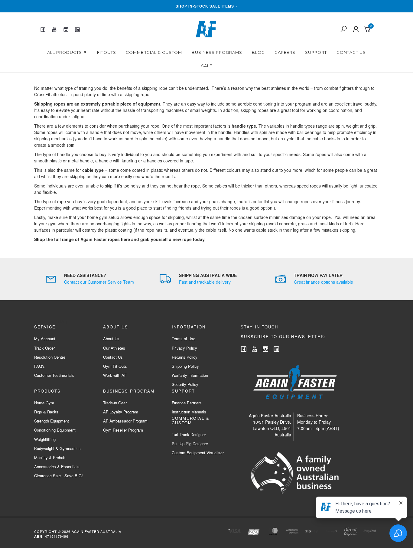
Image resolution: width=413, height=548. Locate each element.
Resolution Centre (49, 357)
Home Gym (44, 403)
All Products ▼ (67, 52)
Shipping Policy (185, 366)
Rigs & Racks (46, 412)
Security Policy (185, 384)
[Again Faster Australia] (206, 28)
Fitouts (106, 52)
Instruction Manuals (189, 412)
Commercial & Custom (154, 52)
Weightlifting (45, 439)
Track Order (44, 348)
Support (316, 52)
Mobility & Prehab (49, 457)
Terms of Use (183, 338)
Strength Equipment (51, 421)
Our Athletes (114, 348)
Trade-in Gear (115, 403)
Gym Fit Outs (115, 366)
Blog (258, 52)
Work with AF (115, 375)
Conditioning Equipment (55, 430)
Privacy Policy (184, 348)
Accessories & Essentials (57, 466)
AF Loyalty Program (120, 412)
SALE (206, 65)
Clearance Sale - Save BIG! (58, 475)
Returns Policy (184, 357)
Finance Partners (187, 403)
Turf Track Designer (189, 434)
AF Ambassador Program (125, 421)
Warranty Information (190, 375)
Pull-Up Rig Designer (190, 443)
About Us (111, 338)
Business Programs (217, 52)
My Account (44, 338)
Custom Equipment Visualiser (198, 452)
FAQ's (39, 366)
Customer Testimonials (54, 375)
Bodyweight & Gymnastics (57, 448)
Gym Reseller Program (123, 430)
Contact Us (351, 52)
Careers (285, 52)
